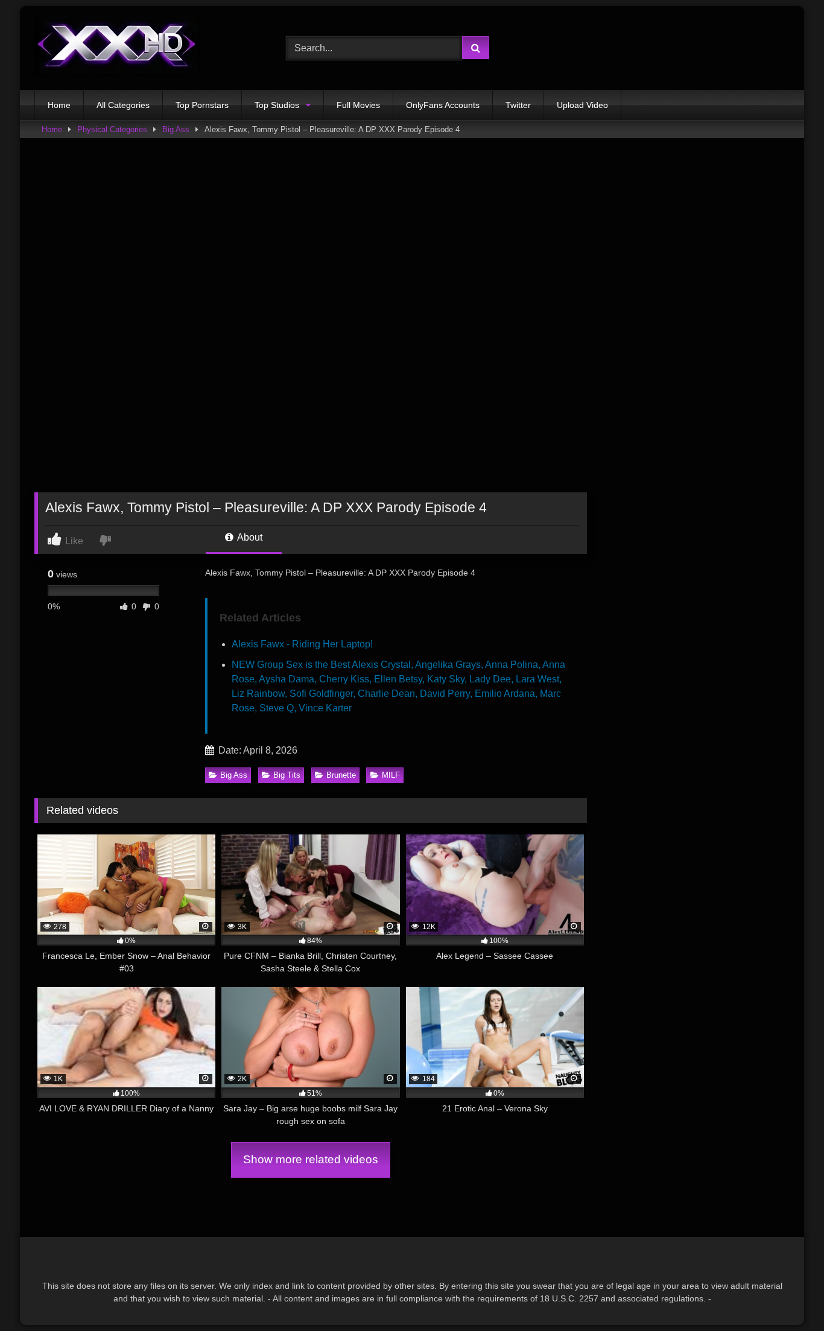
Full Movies (358, 105)
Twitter (518, 105)
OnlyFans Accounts (443, 105)
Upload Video (582, 105)
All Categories (123, 105)
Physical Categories (112, 129)
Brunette (341, 775)
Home (59, 105)
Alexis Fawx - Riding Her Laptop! (302, 644)
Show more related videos (310, 1159)
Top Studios (277, 105)
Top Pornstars (202, 105)
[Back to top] (786, 1295)
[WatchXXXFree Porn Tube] (117, 48)
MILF (391, 775)
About (248, 537)
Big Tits (286, 775)
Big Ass (175, 129)
